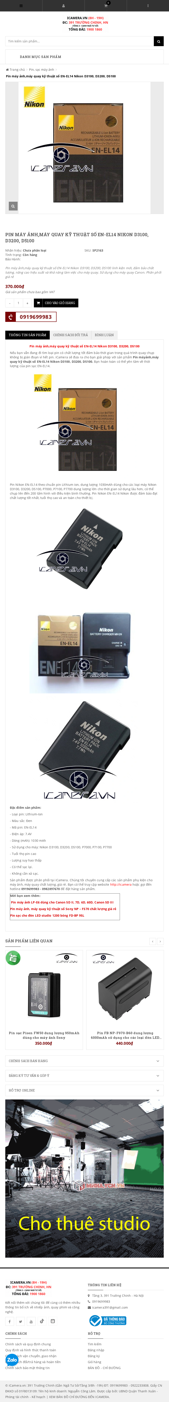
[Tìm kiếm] (159, 41)
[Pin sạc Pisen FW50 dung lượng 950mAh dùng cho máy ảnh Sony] (44, 988)
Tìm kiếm (94, 1344)
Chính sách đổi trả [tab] (70, 335)
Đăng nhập (96, 1350)
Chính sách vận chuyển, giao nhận (31, 1356)
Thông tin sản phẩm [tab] (27, 335)
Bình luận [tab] (104, 335)
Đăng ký (94, 1356)
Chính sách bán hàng (28, 1061)
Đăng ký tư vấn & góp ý (29, 1076)
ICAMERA (102, 1397)
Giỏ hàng (94, 1362)
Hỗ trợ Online (22, 1090)
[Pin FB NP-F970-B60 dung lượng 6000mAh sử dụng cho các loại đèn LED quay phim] (125, 988)
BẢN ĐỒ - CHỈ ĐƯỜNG (104, 1368)
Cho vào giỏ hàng (60, 303)
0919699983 (36, 316)
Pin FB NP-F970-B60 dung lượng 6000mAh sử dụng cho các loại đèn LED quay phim (125, 1035)
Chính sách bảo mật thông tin (27, 1368)
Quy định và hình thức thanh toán (30, 1350)
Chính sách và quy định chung (28, 1344)
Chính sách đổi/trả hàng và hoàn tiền (33, 1362)
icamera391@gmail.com (110, 1307)
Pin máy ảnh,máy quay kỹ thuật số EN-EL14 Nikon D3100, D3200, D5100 (84, 346)
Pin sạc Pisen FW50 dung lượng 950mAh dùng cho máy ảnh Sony (44, 1035)
